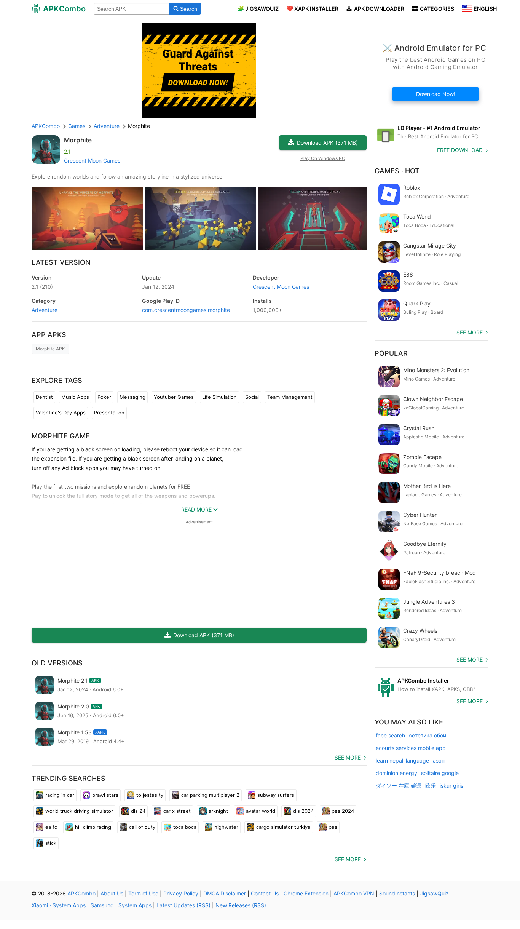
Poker (104, 397)
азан (439, 760)
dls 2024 (303, 811)
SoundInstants (397, 893)
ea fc (51, 827)
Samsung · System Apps (121, 905)
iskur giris (451, 785)
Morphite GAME (61, 436)
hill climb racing (93, 827)
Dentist (44, 397)
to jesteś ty (149, 795)
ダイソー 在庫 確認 (398, 785)
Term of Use (143, 893)
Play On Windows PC (322, 158)
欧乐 (430, 785)
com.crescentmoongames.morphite (186, 310)
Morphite (78, 140)
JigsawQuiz (434, 893)
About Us (111, 893)
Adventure (44, 310)
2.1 (42, 286)
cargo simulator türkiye (283, 827)
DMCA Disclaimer (224, 893)
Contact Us (265, 893)
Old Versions (57, 663)
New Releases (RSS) (240, 905)
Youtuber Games (174, 397)
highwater (226, 827)
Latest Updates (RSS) (183, 905)
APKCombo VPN (353, 893)
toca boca (184, 827)
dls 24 (138, 811)
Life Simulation (219, 397)
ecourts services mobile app (411, 748)
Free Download (460, 150)
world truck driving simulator (79, 811)
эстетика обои (427, 735)
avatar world (260, 811)
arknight (218, 811)
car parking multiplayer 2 (210, 795)
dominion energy (396, 773)
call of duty (142, 827)
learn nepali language (402, 760)
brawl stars (105, 795)
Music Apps (75, 397)
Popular (391, 353)
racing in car (59, 795)
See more (348, 757)
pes (333, 827)
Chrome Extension (306, 893)
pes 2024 (343, 811)
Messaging (132, 397)
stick (50, 843)
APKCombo (46, 126)
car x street (177, 811)
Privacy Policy (180, 893)
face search (390, 735)
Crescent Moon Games (92, 160)
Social (252, 397)
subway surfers (275, 795)
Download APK (327, 142)
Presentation (109, 412)
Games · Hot (397, 171)
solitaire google (440, 773)
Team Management (290, 397)
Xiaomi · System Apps (59, 905)
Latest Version (61, 262)
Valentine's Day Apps (61, 412)
